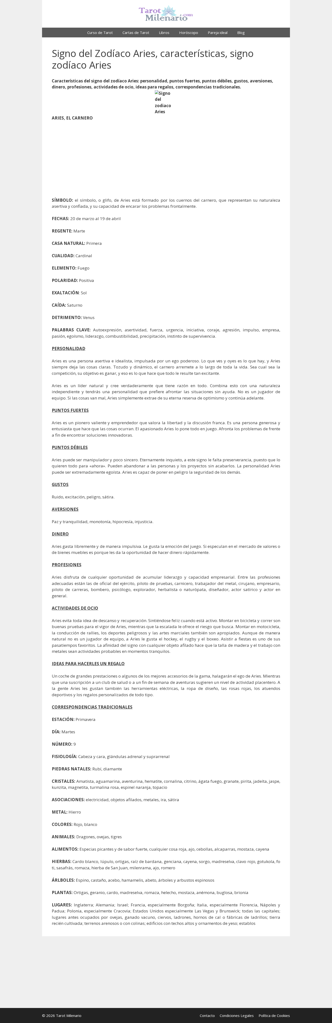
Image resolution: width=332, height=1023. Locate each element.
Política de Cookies (274, 1015)
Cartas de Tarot (135, 32)
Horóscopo (188, 32)
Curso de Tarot (100, 32)
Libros (164, 32)
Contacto (207, 1015)
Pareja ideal (217, 32)
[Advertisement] (166, 161)
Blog (241, 32)
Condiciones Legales (237, 1015)
